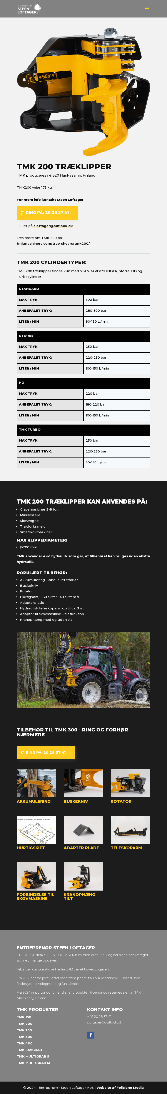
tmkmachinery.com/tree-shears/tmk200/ (53, 243)
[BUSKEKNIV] (83, 796)
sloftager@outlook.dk (53, 226)
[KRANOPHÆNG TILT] (83, 889)
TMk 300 (24, 1037)
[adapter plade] (83, 843)
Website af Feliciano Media (120, 1087)
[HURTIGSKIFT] (36, 843)
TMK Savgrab (29, 1050)
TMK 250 (24, 1030)
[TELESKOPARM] (130, 843)
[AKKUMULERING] (36, 796)
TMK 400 (25, 1043)
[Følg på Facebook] (90, 1035)
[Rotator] (130, 796)
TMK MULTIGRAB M (33, 1063)
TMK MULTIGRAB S (33, 1056)
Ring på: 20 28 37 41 (47, 212)
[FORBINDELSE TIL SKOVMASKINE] (36, 889)
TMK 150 (24, 1017)
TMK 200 (24, 1024)
